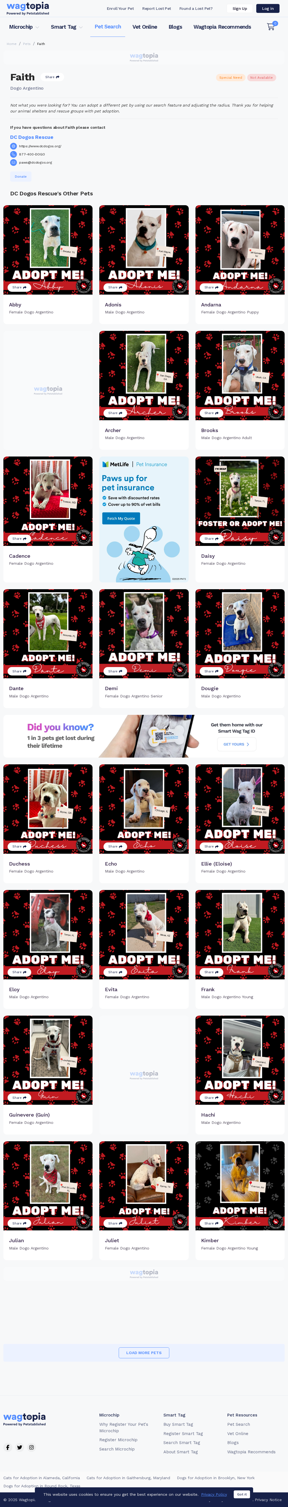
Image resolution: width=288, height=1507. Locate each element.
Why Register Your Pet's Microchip (123, 1427)
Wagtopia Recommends (222, 27)
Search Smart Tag (181, 1442)
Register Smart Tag (183, 1433)
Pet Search (107, 26)
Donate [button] (21, 177)
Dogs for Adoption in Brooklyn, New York (216, 1478)
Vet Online (144, 27)
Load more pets (144, 1352)
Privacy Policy (214, 1494)
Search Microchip (116, 1449)
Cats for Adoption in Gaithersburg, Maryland (128, 1478)
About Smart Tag (180, 1451)
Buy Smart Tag (178, 1424)
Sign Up (240, 8)
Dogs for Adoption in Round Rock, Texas (41, 1486)
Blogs (175, 27)
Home (12, 44)
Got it (242, 1494)
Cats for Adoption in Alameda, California (41, 1478)
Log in (268, 8)
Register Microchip (118, 1439)
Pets (27, 44)
